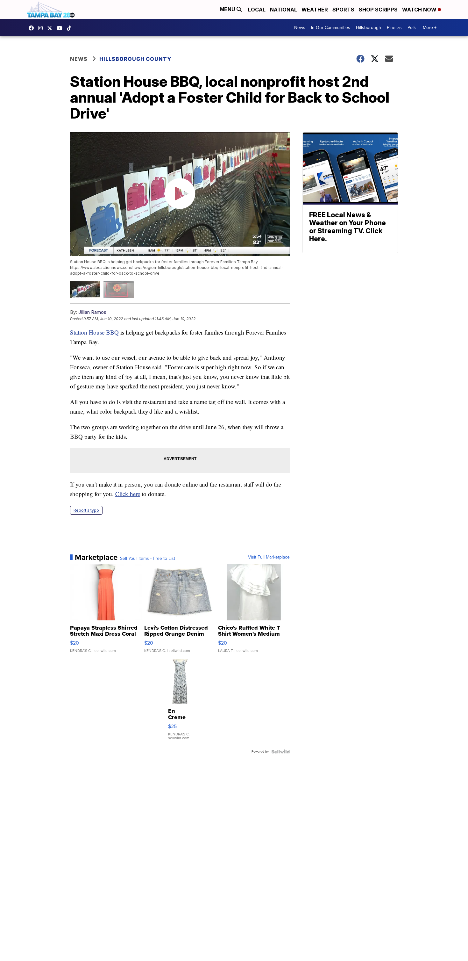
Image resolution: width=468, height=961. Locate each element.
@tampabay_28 (70, 28)
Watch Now (420, 9)
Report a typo (86, 510)
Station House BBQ (94, 332)
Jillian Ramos (92, 312)
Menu (228, 9)
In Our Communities (330, 27)
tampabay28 (51, 28)
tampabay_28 (42, 28)
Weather (314, 9)
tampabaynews (33, 28)
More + (429, 27)
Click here (127, 494)
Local (257, 9)
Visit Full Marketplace (269, 557)
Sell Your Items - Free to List (147, 558)
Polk (412, 27)
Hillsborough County (135, 59)
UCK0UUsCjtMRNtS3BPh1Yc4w (61, 28)
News (299, 27)
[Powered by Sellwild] (280, 751)
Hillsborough (368, 27)
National (283, 9)
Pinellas (394, 27)
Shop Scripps (378, 9)
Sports (343, 9)
